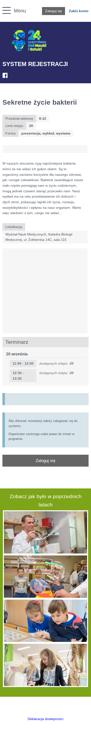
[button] (4, 5)
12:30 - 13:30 (18, 375)
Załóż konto (79, 11)
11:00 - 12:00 (23, 363)
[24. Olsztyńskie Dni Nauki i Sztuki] (29, 41)
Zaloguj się (53, 11)
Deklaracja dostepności (45, 719)
